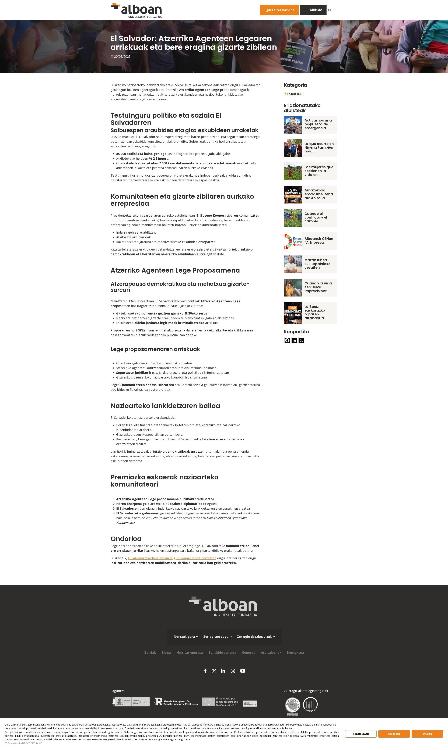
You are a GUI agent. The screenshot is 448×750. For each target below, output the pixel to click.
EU (330, 10)
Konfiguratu (361, 733)
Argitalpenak (271, 652)
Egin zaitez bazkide (279, 10)
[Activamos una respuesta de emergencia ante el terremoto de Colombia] (293, 124)
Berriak (150, 652)
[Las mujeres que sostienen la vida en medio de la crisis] (293, 171)
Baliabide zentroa (222, 652)
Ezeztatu (394, 733)
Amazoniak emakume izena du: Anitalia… (318, 194)
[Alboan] (154, 10)
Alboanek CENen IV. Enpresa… (318, 240)
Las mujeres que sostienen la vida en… (318, 171)
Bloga (166, 652)
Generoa (248, 652)
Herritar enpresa (189, 652)
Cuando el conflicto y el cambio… (315, 217)
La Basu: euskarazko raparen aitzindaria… (315, 312)
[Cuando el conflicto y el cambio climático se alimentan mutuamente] (293, 217)
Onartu (427, 733)
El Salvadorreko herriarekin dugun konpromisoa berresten (172, 558)
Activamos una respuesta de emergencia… (318, 124)
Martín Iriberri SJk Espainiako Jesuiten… (317, 264)
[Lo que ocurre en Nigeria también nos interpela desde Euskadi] (293, 147)
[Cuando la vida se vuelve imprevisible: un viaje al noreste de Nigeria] (293, 287)
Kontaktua (295, 652)
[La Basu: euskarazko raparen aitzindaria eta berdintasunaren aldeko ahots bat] (293, 312)
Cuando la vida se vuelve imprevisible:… (318, 287)
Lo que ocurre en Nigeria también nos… (319, 147)
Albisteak (295, 93)
